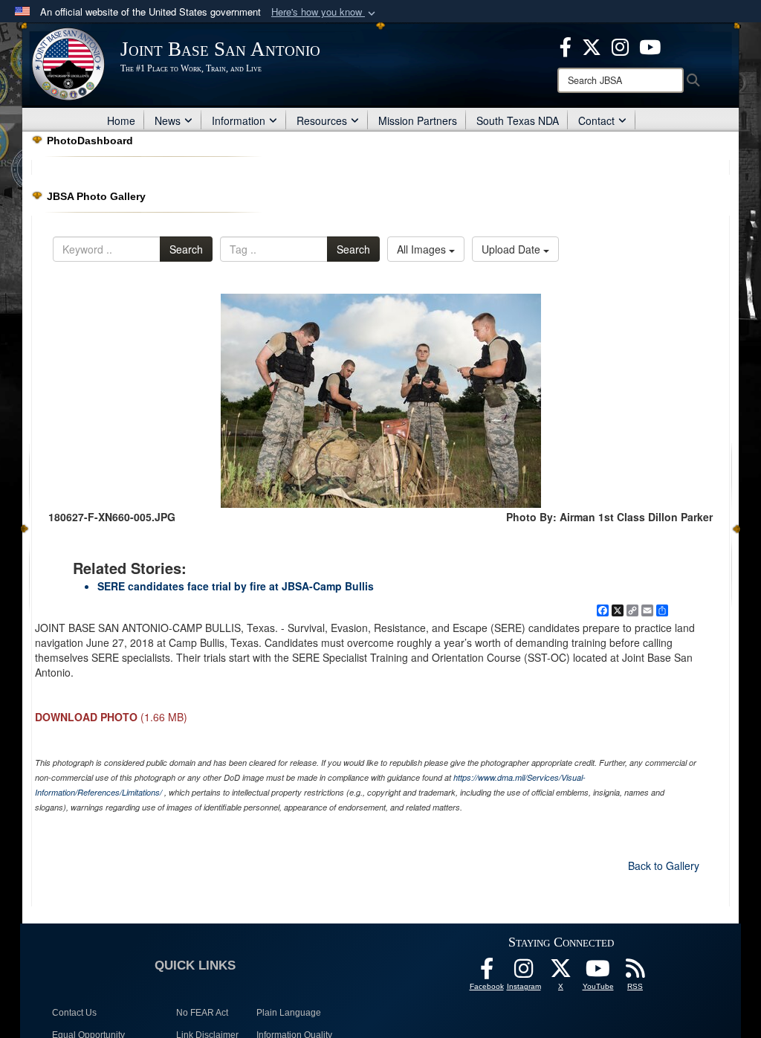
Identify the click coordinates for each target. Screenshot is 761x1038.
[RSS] (635, 973)
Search (186, 249)
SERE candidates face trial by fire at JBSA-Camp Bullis (235, 585)
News (168, 120)
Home (121, 120)
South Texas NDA (517, 120)
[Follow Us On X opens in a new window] (561, 973)
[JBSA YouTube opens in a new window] (650, 45)
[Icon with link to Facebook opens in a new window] (565, 45)
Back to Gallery (663, 865)
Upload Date (512, 249)
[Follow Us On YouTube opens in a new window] (598, 973)
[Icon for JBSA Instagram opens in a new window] (620, 45)
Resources (322, 120)
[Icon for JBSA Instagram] (524, 973)
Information (238, 120)
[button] (324, 12)
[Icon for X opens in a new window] (591, 45)
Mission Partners (417, 120)
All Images (423, 249)
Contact (596, 120)
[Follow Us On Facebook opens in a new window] (486, 973)
